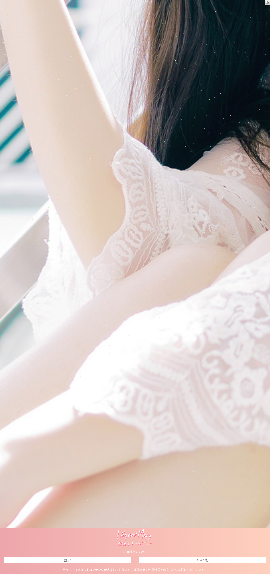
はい (67, 560)
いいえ (202, 560)
